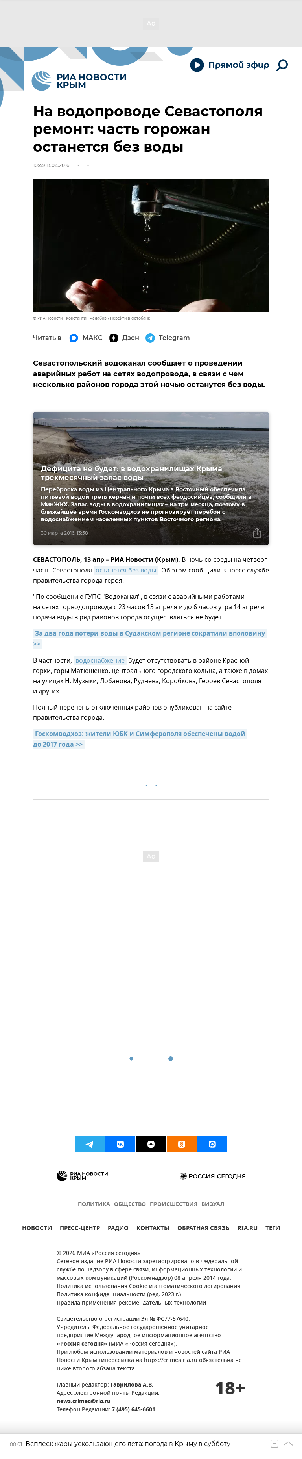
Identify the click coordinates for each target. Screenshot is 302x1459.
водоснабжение (100, 660)
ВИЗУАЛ (212, 1204)
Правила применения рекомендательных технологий (131, 1303)
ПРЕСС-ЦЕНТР (80, 1229)
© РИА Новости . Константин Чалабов (70, 318)
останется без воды (126, 570)
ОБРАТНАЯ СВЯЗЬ (203, 1229)
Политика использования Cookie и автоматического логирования (148, 1286)
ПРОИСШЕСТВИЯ (173, 1204)
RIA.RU (248, 1229)
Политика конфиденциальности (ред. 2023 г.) (119, 1294)
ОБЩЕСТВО (130, 1204)
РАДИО (118, 1229)
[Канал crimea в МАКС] (212, 1144)
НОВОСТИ (37, 1229)
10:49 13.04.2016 (51, 165)
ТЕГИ (272, 1229)
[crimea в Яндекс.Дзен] (151, 1144)
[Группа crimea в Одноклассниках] (182, 1144)
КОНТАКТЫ (152, 1229)
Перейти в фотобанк (130, 318)
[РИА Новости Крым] (79, 81)
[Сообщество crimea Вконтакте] (120, 1144)
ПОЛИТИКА (94, 1204)
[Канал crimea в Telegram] (90, 1144)
